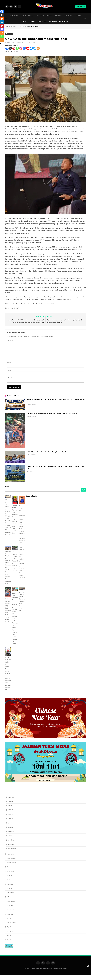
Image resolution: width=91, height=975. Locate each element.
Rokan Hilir (40, 16)
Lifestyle (10, 897)
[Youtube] (27, 48)
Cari (7, 486)
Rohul (30, 16)
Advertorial (10, 854)
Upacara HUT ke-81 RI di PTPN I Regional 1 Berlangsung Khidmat (15, 561)
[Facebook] (7, 48)
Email (9, 370)
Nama (9, 363)
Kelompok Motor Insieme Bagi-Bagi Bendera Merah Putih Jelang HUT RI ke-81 (52, 413)
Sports (78, 16)
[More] (38, 48)
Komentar (10, 340)
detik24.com (10, 42)
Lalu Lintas (63, 21)
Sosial (9, 935)
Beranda (10, 801)
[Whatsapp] (17, 48)
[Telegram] (34, 48)
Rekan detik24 (11, 923)
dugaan (9, 875)
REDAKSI (10, 810)
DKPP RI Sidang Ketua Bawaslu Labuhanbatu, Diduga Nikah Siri (47, 452)
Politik (23, 16)
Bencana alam (11, 858)
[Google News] (24, 48)
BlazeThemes (63, 968)
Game (9, 880)
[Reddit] (2, 18)
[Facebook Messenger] (31, 48)
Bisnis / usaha (11, 863)
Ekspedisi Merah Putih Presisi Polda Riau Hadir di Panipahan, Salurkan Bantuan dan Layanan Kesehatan (8, 673)
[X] (10, 48)
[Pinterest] (13, 48)
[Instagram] (20, 48)
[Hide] (0, 43)
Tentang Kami (12, 849)
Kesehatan (53, 21)
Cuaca (9, 867)
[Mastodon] (2, 29)
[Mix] (2, 33)
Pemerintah (69, 16)
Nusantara (14, 16)
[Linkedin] (2, 22)
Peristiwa (58, 16)
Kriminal (49, 16)
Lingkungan (42, 21)
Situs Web (10, 378)
